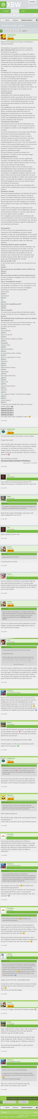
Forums (15, 11)
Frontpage (6, 11)
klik (12, 406)
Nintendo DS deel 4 (7, 414)
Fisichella (10, 834)
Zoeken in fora (8, 15)
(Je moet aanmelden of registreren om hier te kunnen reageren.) (22, 1098)
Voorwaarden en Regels (24, 1115)
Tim (8, 475)
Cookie (9, 547)
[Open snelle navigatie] (36, 20)
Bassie (9, 722)
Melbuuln (10, 795)
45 (20, 30)
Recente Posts (20, 15)
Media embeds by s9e (21, 1116)
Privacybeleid (34, 1115)
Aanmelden (32, 1)
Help (35, 1112)
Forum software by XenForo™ (8, 1116)
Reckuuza (10, 691)
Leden (23, 11)
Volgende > (25, 30)
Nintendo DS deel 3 (7, 412)
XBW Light (4, 1112)
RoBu (9, 496)
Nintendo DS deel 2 (7, 410)
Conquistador (11, 35)
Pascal (9, 574)
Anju (8, 640)
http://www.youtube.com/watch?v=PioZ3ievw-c (16, 460)
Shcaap (9, 954)
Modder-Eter (11, 429)
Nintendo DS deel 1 (7, 408)
